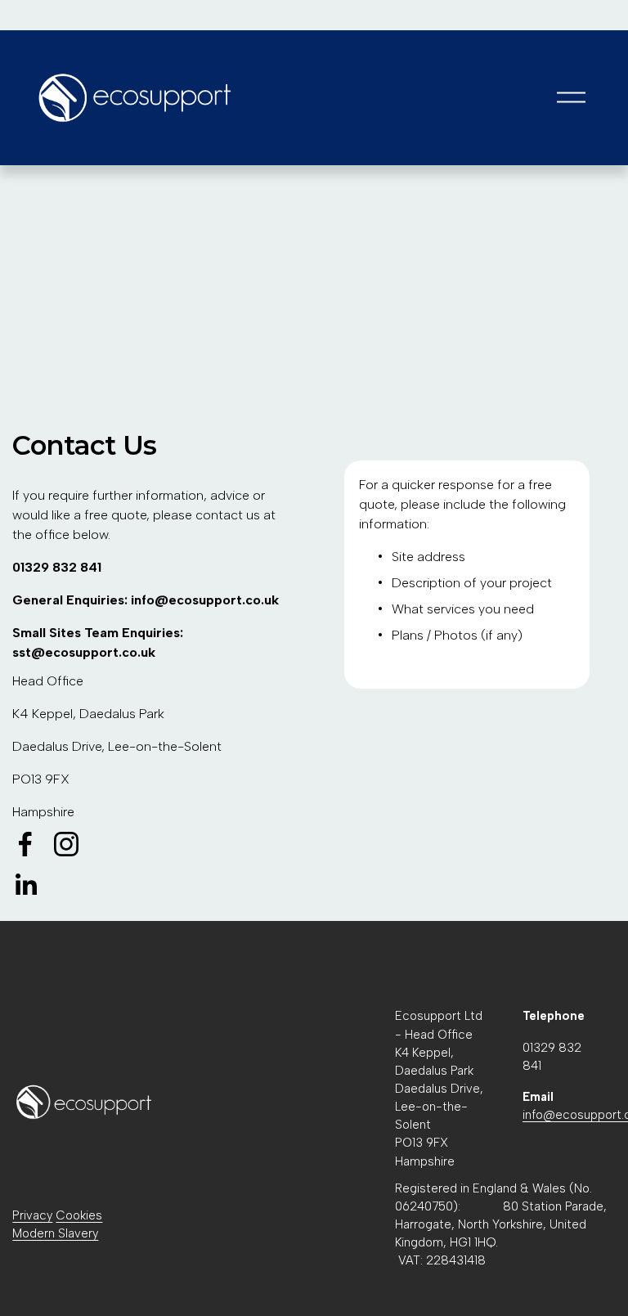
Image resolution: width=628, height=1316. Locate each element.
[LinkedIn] (25, 885)
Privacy (32, 1215)
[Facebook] (25, 844)
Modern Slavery (55, 1233)
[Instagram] (66, 844)
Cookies (79, 1215)
